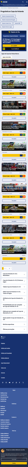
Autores (3, 372)
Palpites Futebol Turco (6, 23)
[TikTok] (13, 382)
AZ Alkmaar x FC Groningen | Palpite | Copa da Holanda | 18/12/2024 (12, 40)
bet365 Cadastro (4, 428)
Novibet (2, 412)
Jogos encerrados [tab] (7, 57)
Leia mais (14, 459)
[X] (23, 382)
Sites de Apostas (4, 8)
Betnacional (3, 410)
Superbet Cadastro (5, 422)
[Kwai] (16, 382)
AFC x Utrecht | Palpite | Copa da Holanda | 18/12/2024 (13, 210)
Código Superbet (4, 435)
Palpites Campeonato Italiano (8, 16)
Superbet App (4, 395)
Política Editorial (5, 358)
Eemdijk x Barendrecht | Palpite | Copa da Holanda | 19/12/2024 (13, 86)
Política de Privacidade (6, 353)
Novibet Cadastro (5, 426)
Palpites (3, 343)
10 (9, 268)
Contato (3, 377)
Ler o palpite (14, 45)
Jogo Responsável (5, 363)
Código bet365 (4, 441)
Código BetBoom (5, 433)
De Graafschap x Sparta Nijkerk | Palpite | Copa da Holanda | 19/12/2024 (13, 127)
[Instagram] (6, 382)
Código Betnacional (5, 437)
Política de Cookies (5, 348)
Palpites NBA (17, 23)
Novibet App (3, 399)
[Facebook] (19, 382)
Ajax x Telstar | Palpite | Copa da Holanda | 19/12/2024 (13, 65)
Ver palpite (14, 76)
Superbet (3, 408)
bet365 (2, 414)
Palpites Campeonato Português (8, 19)
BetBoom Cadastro (5, 420)
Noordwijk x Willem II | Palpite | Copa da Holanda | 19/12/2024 (13, 148)
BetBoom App (4, 393)
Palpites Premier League (7, 26)
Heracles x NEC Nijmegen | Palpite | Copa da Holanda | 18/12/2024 (14, 230)
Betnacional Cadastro (6, 424)
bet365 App (3, 401)
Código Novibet (4, 439)
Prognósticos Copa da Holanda (10, 36)
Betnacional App (4, 397)
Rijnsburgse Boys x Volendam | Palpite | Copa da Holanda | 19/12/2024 (13, 107)
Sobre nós (3, 368)
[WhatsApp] (2, 382)
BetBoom (3, 406)
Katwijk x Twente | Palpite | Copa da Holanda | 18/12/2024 (11, 251)
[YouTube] (9, 382)
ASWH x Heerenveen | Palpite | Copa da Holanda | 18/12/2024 (12, 189)
